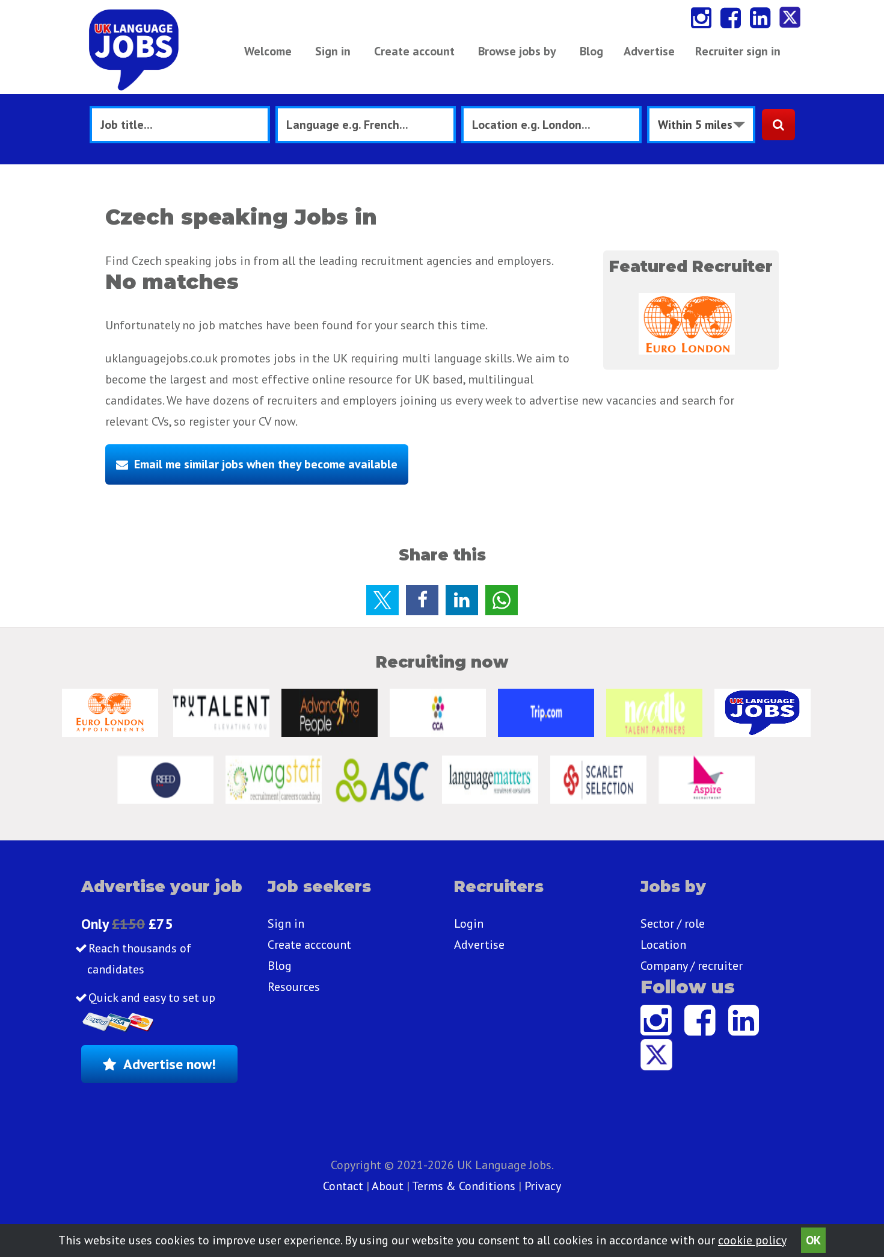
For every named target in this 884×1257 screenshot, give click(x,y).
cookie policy (752, 1240)
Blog (591, 51)
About (388, 1186)
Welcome (268, 51)
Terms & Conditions (463, 1186)
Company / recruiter (691, 965)
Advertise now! (169, 1064)
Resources (294, 987)
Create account (414, 51)
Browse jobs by (517, 51)
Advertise (649, 51)
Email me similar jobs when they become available (265, 464)
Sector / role (672, 923)
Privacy (542, 1186)
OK (813, 1240)
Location (663, 944)
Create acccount (309, 944)
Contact (344, 1186)
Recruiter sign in (738, 51)
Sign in (333, 51)
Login (468, 923)
